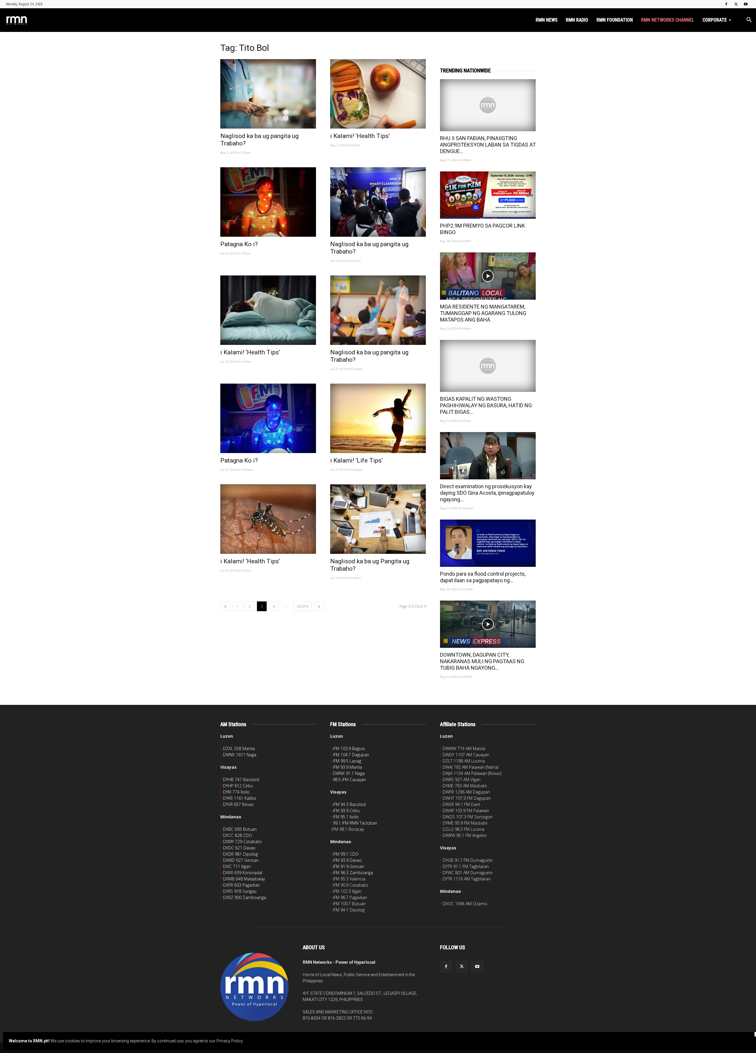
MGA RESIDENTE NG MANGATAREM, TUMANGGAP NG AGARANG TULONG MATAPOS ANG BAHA (483, 313)
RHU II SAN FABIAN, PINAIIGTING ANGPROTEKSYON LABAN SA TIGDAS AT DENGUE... (488, 144)
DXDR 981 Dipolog (240, 854)
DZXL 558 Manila (239, 748)
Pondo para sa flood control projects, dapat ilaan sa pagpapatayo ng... (483, 577)
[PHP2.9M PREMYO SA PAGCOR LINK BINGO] (488, 195)
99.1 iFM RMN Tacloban (355, 823)
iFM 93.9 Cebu (346, 810)
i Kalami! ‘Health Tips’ (360, 135)
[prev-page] (225, 606)
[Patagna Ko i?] (268, 202)
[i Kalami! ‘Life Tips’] (378, 418)
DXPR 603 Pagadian (241, 885)
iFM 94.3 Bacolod (349, 804)
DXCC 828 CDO (237, 835)
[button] (749, 20)
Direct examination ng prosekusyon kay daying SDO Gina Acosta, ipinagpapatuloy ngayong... (487, 492)
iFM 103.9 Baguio (349, 748)
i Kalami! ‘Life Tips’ (356, 460)
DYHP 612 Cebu (238, 785)
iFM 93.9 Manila (347, 767)
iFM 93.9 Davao (347, 860)
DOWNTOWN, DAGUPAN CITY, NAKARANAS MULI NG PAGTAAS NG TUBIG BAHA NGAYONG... (482, 661)
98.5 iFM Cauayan (349, 779)
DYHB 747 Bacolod (241, 779)
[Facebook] (726, 4)
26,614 (302, 606)
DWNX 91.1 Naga (349, 773)
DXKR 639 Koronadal (242, 872)
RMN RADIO (577, 20)
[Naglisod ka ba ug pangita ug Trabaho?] (268, 94)
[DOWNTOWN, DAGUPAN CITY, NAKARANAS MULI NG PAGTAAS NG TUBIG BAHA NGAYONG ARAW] (488, 624)
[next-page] (319, 606)
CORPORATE (715, 20)
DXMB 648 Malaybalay (244, 879)
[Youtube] (745, 4)
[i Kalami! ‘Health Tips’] (378, 94)
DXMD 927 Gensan (241, 860)
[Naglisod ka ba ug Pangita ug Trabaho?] (378, 519)
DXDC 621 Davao (239, 848)
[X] (735, 4)
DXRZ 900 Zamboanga (244, 897)
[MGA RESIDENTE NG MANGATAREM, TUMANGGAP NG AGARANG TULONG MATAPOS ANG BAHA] (488, 276)
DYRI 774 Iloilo (236, 792)
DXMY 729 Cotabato (242, 841)
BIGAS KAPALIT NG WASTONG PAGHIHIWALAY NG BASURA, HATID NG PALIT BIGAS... (486, 405)
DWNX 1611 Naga (239, 754)
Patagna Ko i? (239, 244)
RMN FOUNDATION (615, 20)
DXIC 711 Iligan (237, 866)
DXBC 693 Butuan (240, 829)
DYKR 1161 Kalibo (239, 798)
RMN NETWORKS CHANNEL (667, 20)
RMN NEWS (547, 20)
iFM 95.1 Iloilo (346, 817)
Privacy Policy (229, 1041)
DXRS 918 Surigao (240, 891)
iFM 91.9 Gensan (348, 866)
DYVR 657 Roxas (238, 804)
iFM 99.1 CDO (346, 854)
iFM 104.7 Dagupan (351, 754)
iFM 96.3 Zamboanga (353, 872)
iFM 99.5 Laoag (347, 761)
